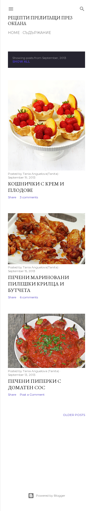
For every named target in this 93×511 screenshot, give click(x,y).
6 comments (29, 297)
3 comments (29, 197)
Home (14, 32)
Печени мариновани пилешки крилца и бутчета (38, 283)
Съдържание (37, 32)
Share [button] (12, 197)
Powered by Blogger (50, 495)
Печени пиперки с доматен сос (34, 384)
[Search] (82, 8)
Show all (21, 61)
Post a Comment (32, 394)
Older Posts (74, 415)
